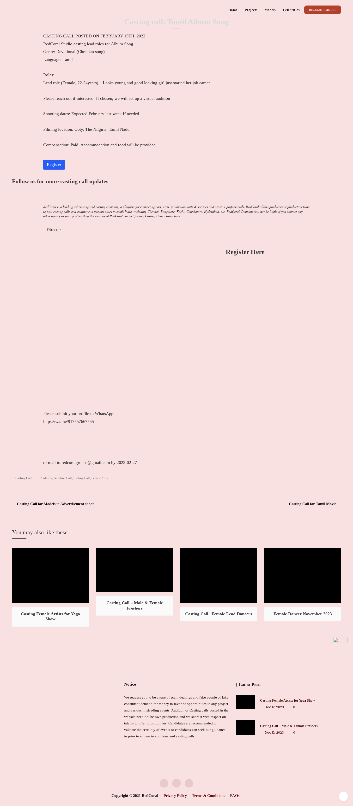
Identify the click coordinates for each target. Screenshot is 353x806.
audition (46, 478)
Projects (251, 10)
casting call (81, 478)
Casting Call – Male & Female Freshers (134, 605)
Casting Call (23, 478)
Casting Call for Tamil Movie (312, 504)
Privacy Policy (175, 796)
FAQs (234, 796)
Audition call (63, 478)
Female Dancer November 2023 (303, 613)
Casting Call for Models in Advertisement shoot (55, 504)
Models (270, 10)
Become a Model (322, 10)
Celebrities (291, 10)
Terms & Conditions (208, 796)
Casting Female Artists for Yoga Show (50, 616)
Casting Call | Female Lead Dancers (218, 613)
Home (232, 10)
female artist (100, 478)
